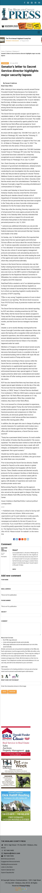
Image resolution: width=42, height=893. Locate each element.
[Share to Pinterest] (20, 539)
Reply (14, 569)
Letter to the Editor (7, 867)
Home (3, 51)
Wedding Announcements (9, 864)
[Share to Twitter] (17, 539)
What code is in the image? (10, 680)
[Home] (21, 14)
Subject (4, 612)
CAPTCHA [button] (4, 667)
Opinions (8, 51)
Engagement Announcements (10, 861)
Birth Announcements (8, 859)
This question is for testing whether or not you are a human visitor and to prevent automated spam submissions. (19, 676)
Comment (4, 621)
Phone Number (6, 600)
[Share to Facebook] (14, 539)
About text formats (7, 637)
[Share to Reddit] (22, 539)
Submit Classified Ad (7, 872)
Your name (4, 579)
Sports (34, 42)
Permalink (4, 556)
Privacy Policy (24, 886)
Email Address (6, 589)
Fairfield (39, 42)
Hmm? (15, 550)
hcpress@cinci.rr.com (11, 853)
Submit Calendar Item (8, 870)
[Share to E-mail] (25, 539)
